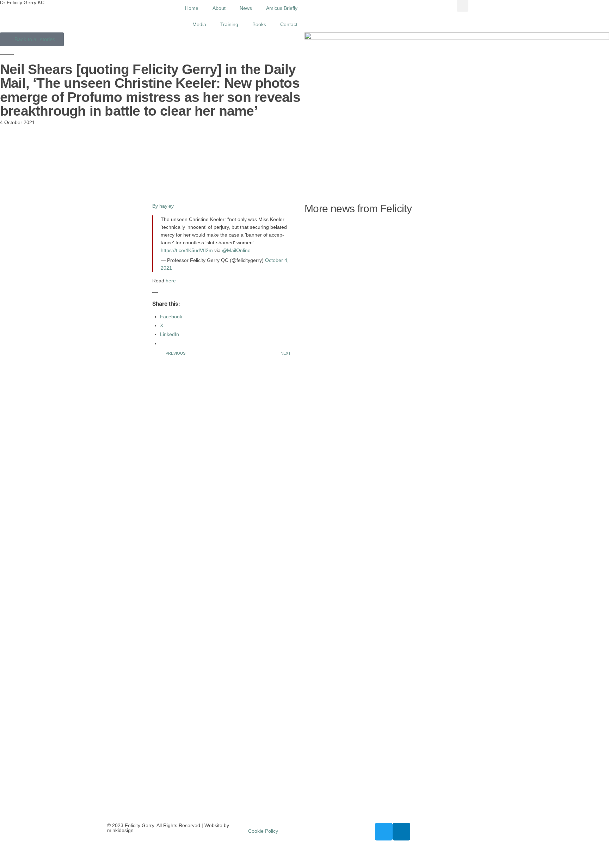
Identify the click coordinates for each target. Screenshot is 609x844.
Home (191, 8)
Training (229, 24)
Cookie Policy (263, 831)
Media (199, 24)
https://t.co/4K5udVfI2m (187, 250)
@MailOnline (236, 250)
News (246, 8)
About (219, 8)
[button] (462, 6)
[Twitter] (384, 831)
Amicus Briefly (281, 8)
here (171, 280)
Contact (288, 24)
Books (259, 24)
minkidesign (120, 830)
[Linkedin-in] (401, 831)
